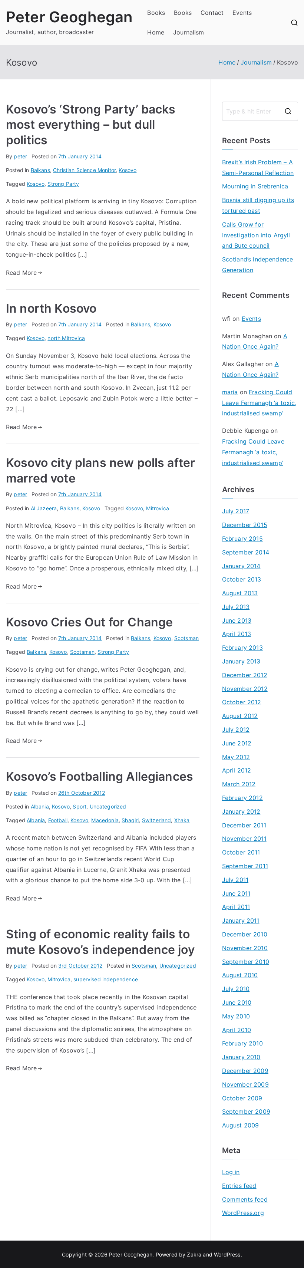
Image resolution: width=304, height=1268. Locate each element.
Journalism (188, 32)
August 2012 (240, 715)
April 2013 (236, 634)
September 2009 (246, 1111)
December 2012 (244, 675)
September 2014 (245, 552)
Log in (231, 1172)
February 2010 (242, 1043)
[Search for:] (260, 111)
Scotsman (186, 638)
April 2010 (236, 1030)
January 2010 (241, 1057)
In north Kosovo (51, 308)
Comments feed (245, 1199)
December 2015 (244, 524)
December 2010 (244, 934)
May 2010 (236, 1016)
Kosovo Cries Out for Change (89, 622)
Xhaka (182, 820)
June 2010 (236, 1002)
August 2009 (240, 1125)
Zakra (194, 1254)
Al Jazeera (44, 508)
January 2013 (241, 661)
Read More (21, 272)
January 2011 (241, 920)
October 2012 (241, 702)
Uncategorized (108, 806)
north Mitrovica (66, 338)
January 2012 (241, 811)
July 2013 (236, 606)
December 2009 (245, 1070)
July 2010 (236, 988)
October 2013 (241, 579)
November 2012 (245, 688)
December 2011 (244, 825)
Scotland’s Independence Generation (257, 265)
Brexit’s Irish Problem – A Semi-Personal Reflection (258, 167)
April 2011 (236, 906)
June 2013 (236, 620)
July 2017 (235, 511)
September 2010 (245, 961)
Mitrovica (157, 508)
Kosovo (127, 170)
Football (57, 820)
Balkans (40, 170)
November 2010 (245, 948)
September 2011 (245, 866)
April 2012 (236, 770)
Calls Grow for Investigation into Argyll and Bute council (256, 235)
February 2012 (242, 797)
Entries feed (239, 1185)
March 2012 (239, 784)
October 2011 (241, 852)
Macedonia (104, 820)
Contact (212, 12)
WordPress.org (243, 1212)
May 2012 (236, 757)
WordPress (227, 1254)
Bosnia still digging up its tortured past (258, 205)
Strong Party (63, 184)
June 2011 (236, 893)
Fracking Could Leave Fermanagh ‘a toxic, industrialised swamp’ (259, 402)
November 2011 (244, 838)
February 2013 (242, 647)
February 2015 (242, 538)
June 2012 (236, 743)
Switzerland (156, 820)
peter (20, 156)
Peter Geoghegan (69, 17)
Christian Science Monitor (84, 170)
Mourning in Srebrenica (255, 186)
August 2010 (240, 975)
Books (156, 12)
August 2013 (240, 593)
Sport (79, 806)
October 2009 (242, 1098)
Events (242, 12)
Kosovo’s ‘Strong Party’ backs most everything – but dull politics (91, 124)
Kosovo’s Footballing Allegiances (99, 776)
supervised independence (105, 979)
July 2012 (236, 729)
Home (155, 32)
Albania (40, 806)
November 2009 (245, 1084)
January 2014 (241, 566)
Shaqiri (130, 820)
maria (230, 392)
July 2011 (235, 879)
